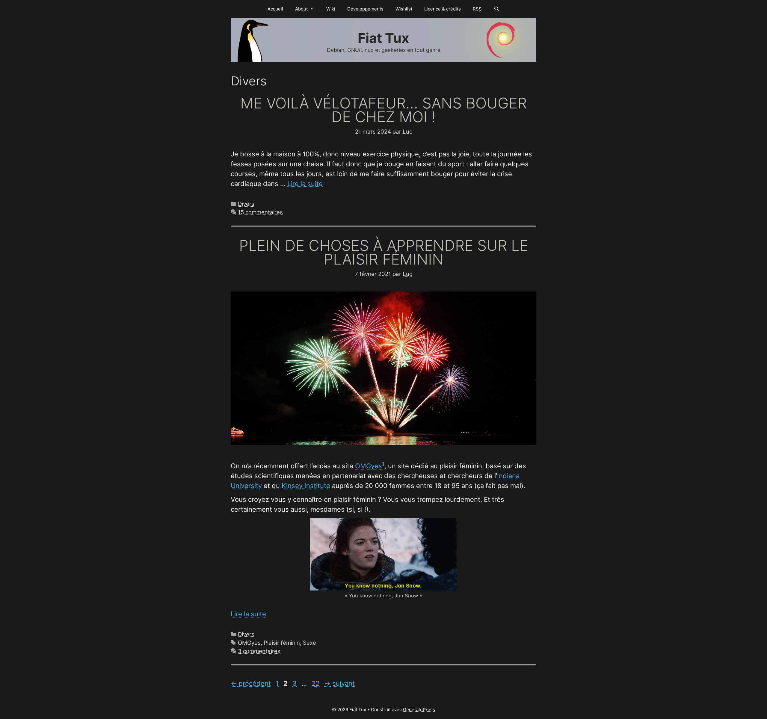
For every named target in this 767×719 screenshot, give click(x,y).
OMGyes (368, 466)
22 (316, 683)
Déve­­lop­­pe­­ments (365, 9)
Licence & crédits (442, 9)
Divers (246, 203)
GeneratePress (419, 709)
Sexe (309, 642)
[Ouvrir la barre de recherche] (496, 9)
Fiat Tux (383, 38)
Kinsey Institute (306, 486)
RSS (477, 9)
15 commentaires (260, 212)
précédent (251, 683)
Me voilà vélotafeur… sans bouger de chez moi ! (383, 110)
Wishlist (403, 9)
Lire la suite (305, 184)
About (301, 9)
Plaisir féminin (282, 642)
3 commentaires (259, 651)
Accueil (275, 9)
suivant (339, 683)
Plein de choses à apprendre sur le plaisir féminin (383, 252)
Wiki (330, 9)
